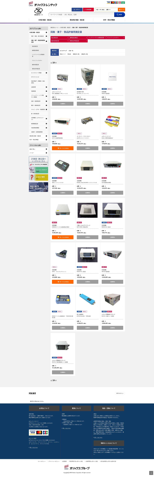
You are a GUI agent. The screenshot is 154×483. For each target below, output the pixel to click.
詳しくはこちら (34, 447)
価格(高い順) (84, 54)
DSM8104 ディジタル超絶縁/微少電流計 (60, 227)
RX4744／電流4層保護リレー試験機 (60, 362)
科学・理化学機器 (109, 20)
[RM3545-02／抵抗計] (112, 210)
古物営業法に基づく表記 (92, 461)
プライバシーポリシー (54, 461)
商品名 (69, 54)
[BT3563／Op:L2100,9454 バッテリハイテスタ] (87, 166)
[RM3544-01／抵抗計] (87, 255)
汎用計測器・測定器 (44, 20)
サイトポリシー (42, 461)
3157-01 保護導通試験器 (57, 138)
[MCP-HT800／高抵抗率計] (87, 210)
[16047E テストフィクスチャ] (87, 121)
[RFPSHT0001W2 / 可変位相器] (87, 299)
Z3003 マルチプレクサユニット (59, 271)
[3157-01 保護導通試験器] (62, 121)
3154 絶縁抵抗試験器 (106, 182)
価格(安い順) (76, 54)
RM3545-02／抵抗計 (106, 227)
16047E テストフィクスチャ (83, 138)
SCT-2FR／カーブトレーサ (83, 93)
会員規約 (64, 461)
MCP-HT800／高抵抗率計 (82, 227)
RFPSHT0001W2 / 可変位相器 (84, 316)
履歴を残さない (120, 393)
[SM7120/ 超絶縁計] (112, 255)
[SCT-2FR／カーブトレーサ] (87, 77)
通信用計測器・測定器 (77, 20)
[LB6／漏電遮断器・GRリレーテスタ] (62, 77)
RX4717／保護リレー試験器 (108, 316)
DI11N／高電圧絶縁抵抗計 (107, 138)
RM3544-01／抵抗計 (81, 271)
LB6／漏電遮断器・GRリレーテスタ (60, 93)
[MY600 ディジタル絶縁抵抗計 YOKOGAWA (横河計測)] (62, 299)
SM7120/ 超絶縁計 (106, 271)
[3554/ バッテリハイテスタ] (62, 166)
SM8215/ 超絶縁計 (106, 93)
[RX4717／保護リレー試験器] (112, 299)
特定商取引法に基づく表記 (76, 461)
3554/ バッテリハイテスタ (57, 182)
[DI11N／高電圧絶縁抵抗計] (112, 121)
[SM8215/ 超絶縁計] (112, 77)
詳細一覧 (71, 50)
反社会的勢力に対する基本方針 (108, 461)
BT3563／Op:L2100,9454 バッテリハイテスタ (87, 182)
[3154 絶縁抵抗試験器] (112, 166)
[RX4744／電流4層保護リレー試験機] (62, 345)
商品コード (63, 54)
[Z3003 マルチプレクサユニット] (62, 255)
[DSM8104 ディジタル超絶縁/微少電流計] (62, 210)
